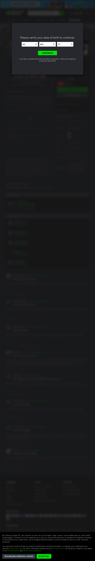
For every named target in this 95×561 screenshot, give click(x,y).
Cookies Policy (59, 548)
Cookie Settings (15, 548)
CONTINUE (47, 52)
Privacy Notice (13, 550)
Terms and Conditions (32, 550)
